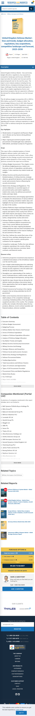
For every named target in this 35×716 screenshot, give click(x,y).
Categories (17, 668)
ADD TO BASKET (17, 566)
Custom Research (17, 674)
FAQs (17, 686)
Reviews (17, 661)
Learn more (19, 710)
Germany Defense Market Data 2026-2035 (19, 521)
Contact (17, 683)
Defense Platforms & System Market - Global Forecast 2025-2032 (20, 490)
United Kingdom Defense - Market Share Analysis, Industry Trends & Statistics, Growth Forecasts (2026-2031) (20, 502)
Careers (17, 658)
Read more (17, 386)
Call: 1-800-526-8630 (17, 585)
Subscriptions (17, 676)
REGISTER (17, 629)
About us (17, 656)
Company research (17, 671)
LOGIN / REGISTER (17, 689)
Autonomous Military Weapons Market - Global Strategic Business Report (20, 533)
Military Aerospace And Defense (12, 475)
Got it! (21, 713)
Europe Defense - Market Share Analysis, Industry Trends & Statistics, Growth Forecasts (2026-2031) (20, 512)
